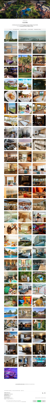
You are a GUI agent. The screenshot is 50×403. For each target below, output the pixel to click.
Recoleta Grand (24, 29)
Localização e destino (8, 390)
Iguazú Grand (30, 29)
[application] (25, 401)
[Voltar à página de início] (9, 1)
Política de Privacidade (16, 390)
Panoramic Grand (37, 29)
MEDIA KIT (22, 390)
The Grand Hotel (16, 29)
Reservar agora (42, 1)
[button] (10, 36)
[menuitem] (28, 1)
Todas (10, 29)
